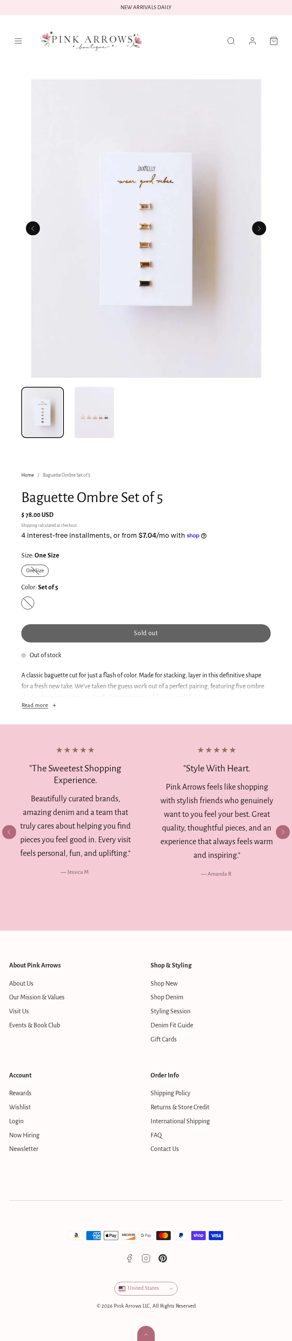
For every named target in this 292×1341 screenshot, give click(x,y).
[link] (252, 41)
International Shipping (180, 1121)
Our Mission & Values (37, 997)
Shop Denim (167, 997)
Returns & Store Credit (180, 1107)
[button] (18, 41)
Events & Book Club (34, 1025)
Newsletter (23, 1149)
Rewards (20, 1093)
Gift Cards (164, 1039)
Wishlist (20, 1107)
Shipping (29, 525)
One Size (37, 572)
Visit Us (19, 1011)
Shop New (164, 983)
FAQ (156, 1135)
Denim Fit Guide (172, 1025)
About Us (21, 983)
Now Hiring (24, 1135)
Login (16, 1121)
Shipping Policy (170, 1093)
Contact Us (165, 1149)
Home (27, 475)
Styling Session (170, 1011)
